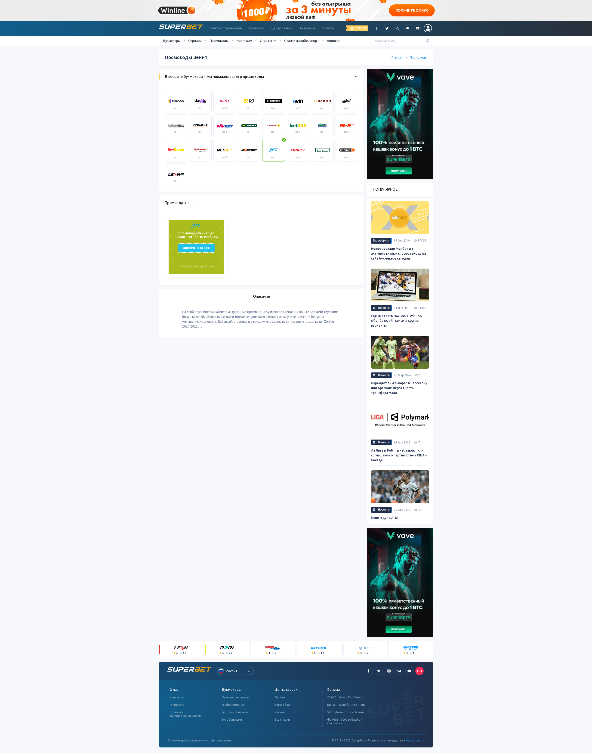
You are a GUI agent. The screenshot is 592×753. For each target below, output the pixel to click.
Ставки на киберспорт (301, 41)
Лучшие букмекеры (236, 697)
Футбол (280, 697)
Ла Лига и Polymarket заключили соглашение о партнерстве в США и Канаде (399, 455)
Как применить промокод (196, 266)
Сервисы (195, 41)
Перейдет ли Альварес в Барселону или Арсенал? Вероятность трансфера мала (399, 388)
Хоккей (279, 712)
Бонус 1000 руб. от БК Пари (346, 704)
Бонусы (328, 28)
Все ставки (282, 719)
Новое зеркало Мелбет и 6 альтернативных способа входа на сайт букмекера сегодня (398, 253)
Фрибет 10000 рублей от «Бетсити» (344, 721)
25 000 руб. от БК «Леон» (344, 697)
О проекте (177, 704)
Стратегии (268, 41)
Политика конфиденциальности (185, 713)
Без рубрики (381, 240)
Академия (307, 28)
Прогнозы (256, 28)
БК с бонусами (232, 719)
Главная (397, 57)
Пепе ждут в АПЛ (384, 518)
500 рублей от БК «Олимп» (345, 712)
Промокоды (219, 41)
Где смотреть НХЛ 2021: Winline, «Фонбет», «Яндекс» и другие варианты (396, 320)
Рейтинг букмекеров (226, 28)
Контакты (177, 697)
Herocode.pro (415, 740)
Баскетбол (282, 704)
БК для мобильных (235, 712)
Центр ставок (281, 28)
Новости (333, 41)
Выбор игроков (233, 704)
